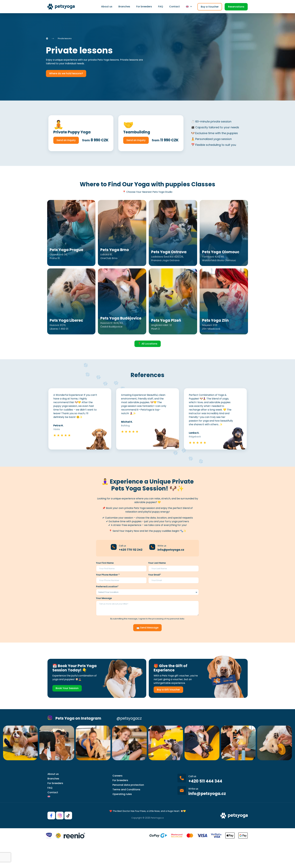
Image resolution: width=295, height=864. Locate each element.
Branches (124, 6)
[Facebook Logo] (51, 815)
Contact (174, 6)
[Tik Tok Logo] (68, 815)
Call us (122, 545)
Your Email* (154, 574)
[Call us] (114, 547)
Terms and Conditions (126, 789)
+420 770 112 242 (130, 550)
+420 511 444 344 (205, 781)
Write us (161, 545)
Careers (117, 775)
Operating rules (122, 794)
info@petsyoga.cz (170, 550)
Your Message (104, 598)
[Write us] (152, 547)
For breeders (144, 6)
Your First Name (105, 562)
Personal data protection (128, 785)
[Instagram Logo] (60, 815)
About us (106, 6)
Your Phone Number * (108, 574)
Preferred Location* (107, 586)
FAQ (160, 6)
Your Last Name (157, 562)
